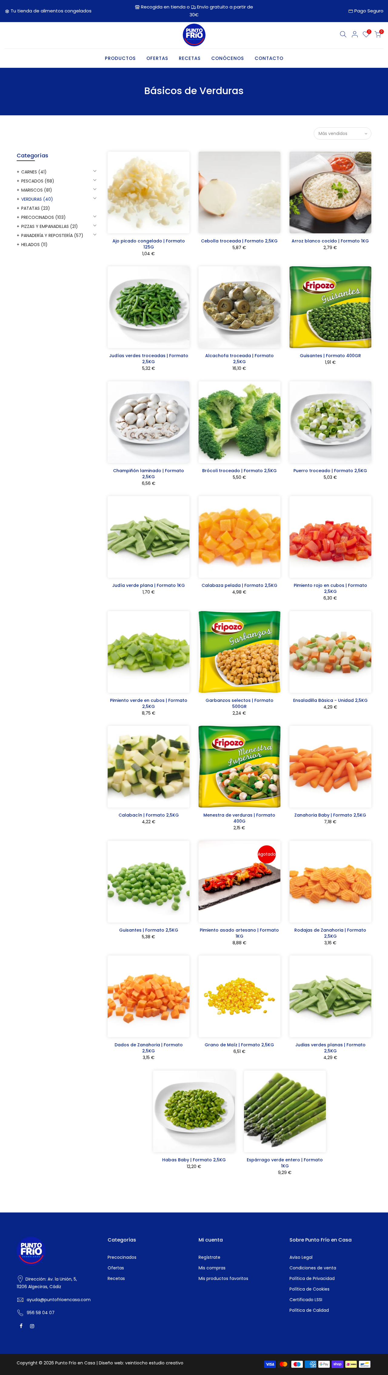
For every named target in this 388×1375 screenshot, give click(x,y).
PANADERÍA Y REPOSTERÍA (52, 235)
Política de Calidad (309, 1310)
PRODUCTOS (120, 58)
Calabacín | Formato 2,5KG (149, 815)
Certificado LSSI (305, 1300)
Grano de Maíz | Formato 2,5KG (239, 1045)
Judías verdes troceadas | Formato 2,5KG (148, 359)
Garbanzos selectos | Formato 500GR (239, 703)
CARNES (34, 172)
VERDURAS (37, 199)
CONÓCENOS (227, 58)
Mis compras (212, 1268)
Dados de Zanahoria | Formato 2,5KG (149, 1048)
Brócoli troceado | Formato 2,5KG (239, 471)
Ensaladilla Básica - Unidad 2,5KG (330, 700)
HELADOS (34, 245)
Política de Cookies (309, 1289)
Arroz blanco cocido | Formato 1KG (330, 241)
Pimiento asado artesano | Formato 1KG (239, 933)
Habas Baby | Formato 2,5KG (194, 1160)
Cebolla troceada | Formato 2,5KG (239, 241)
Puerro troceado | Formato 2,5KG (330, 471)
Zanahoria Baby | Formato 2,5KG (330, 815)
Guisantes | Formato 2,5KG (148, 930)
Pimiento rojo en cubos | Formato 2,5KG (330, 588)
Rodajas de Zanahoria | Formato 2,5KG (330, 933)
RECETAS (190, 58)
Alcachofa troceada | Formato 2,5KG (239, 359)
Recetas (116, 1278)
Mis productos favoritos (223, 1278)
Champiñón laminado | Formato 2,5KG (148, 474)
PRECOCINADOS (43, 217)
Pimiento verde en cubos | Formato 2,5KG (148, 703)
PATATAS (35, 208)
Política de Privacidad (312, 1278)
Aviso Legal (301, 1257)
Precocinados (122, 1257)
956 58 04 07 (41, 1313)
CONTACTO (269, 58)
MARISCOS (36, 190)
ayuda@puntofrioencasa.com (59, 1300)
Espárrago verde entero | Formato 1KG (285, 1163)
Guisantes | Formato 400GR (330, 356)
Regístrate (209, 1257)
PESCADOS (37, 181)
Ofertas (116, 1268)
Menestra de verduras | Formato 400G (239, 818)
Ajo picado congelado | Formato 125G (148, 244)
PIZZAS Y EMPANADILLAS (49, 226)
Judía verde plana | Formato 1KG (148, 585)
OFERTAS (157, 58)
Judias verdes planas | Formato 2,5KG (330, 1048)
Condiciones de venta (312, 1268)
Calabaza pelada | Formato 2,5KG (239, 585)
